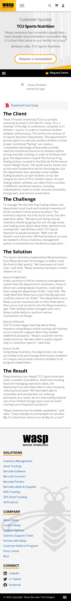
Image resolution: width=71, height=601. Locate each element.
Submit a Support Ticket (18, 535)
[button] (4, 73)
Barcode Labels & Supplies (19, 487)
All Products (10, 502)
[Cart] (56, 5)
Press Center (11, 551)
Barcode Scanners (14, 476)
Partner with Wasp (14, 540)
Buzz (6, 556)
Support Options (13, 530)
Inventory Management (17, 461)
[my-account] (63, 5)
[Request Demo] (47, 72)
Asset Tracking (12, 466)
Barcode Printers (13, 481)
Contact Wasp (12, 525)
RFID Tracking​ (11, 492)
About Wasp (10, 520)
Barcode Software (14, 471)
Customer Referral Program (20, 546)
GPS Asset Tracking (15, 497)
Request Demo (59, 73)
